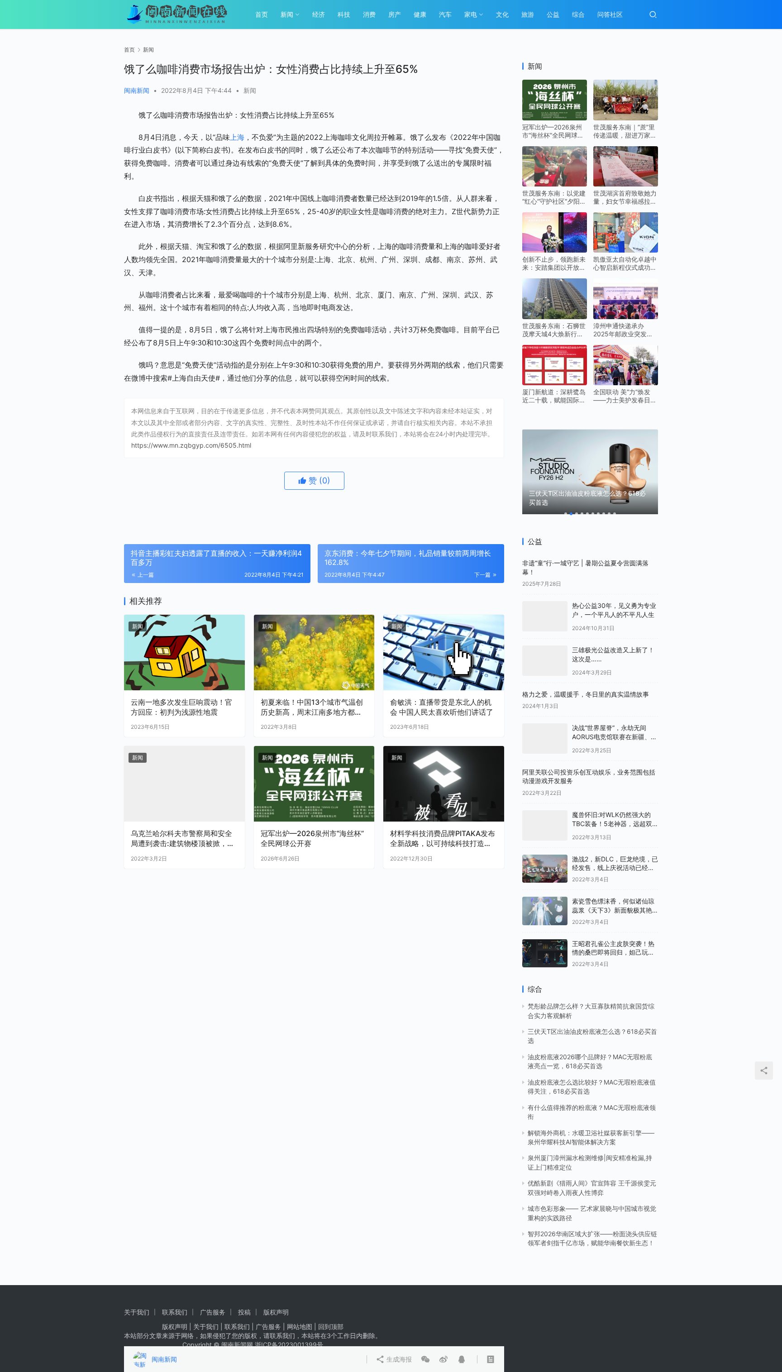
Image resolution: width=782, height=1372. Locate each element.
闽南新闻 (136, 90)
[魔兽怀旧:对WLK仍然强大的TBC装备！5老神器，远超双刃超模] (544, 825)
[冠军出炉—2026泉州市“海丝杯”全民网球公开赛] (314, 784)
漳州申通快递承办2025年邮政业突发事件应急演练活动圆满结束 (625, 330)
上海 (237, 137)
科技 (344, 14)
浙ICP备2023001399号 (289, 1344)
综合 (578, 14)
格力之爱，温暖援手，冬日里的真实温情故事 (585, 694)
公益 (553, 14)
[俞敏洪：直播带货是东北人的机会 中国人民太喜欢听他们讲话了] (443, 652)
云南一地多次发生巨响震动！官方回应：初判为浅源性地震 (181, 707)
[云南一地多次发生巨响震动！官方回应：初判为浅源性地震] (184, 652)
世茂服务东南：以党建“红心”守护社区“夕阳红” (554, 197)
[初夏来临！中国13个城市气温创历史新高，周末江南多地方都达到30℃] (314, 652)
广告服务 (212, 1312)
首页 (261, 14)
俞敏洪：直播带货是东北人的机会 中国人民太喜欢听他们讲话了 (441, 707)
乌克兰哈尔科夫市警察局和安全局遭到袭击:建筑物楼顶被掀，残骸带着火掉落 (182, 839)
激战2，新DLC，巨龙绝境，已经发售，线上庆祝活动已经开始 (615, 867)
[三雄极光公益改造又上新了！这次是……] (544, 660)
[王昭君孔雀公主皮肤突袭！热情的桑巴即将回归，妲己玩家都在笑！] (544, 953)
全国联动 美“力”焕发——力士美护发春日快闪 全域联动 (625, 396)
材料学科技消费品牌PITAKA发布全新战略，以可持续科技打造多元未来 (442, 839)
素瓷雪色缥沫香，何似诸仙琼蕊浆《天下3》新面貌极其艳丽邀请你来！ (613, 910)
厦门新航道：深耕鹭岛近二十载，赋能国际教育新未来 (554, 396)
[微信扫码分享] (434, 516)
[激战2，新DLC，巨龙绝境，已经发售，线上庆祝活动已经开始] (544, 869)
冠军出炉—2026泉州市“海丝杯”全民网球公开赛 (312, 838)
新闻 (287, 14)
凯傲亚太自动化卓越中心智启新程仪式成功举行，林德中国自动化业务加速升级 (625, 263)
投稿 (244, 1312)
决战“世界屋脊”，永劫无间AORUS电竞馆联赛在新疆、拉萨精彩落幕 (614, 736)
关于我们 (136, 1312)
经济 (318, 14)
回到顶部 (330, 1326)
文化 (502, 14)
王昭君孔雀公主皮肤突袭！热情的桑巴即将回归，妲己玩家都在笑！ (613, 952)
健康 (420, 14)
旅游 (527, 14)
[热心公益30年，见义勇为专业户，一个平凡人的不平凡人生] (544, 616)
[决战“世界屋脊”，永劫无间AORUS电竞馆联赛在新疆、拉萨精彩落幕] (544, 738)
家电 (470, 14)
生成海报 (407, 516)
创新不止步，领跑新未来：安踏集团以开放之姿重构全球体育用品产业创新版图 (554, 263)
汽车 (445, 14)
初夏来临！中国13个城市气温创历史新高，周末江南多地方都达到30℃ (312, 707)
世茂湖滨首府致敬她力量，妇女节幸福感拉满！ (625, 197)
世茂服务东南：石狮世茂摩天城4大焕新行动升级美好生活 (554, 330)
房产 (394, 14)
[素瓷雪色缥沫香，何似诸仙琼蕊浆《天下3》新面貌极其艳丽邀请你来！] (544, 911)
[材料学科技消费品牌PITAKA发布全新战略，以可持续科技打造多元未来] (443, 784)
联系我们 (174, 1312)
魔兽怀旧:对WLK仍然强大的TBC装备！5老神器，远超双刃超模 (612, 823)
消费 (369, 14)
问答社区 (610, 14)
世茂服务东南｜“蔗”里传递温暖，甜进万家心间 (625, 131)
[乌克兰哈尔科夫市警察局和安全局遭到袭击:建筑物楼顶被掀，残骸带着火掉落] (184, 784)
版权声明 (276, 1312)
